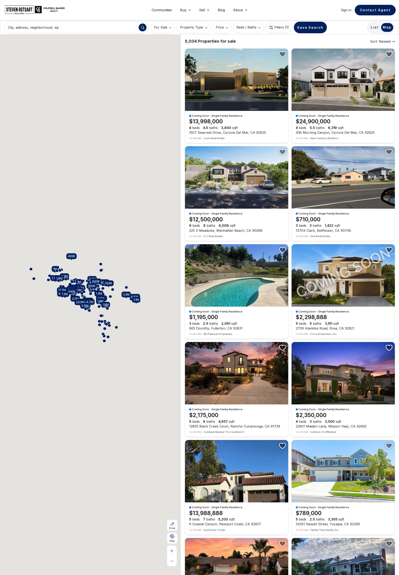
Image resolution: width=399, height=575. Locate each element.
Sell (202, 10)
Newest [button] (385, 41)
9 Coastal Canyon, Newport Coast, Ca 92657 (236, 487)
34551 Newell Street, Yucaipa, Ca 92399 (343, 487)
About (238, 10)
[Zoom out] (172, 561)
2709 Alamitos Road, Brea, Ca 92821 (343, 291)
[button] (63, 286)
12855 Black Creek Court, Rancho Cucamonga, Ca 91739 (236, 389)
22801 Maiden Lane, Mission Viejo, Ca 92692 (343, 389)
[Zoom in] (172, 551)
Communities (162, 10)
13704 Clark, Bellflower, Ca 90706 (343, 193)
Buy (183, 10)
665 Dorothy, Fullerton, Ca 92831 (236, 291)
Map (387, 27)
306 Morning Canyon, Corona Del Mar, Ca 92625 (343, 95)
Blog (221, 10)
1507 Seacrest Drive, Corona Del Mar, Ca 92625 (236, 95)
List (375, 27)
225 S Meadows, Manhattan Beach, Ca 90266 (236, 193)
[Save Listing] (282, 54)
